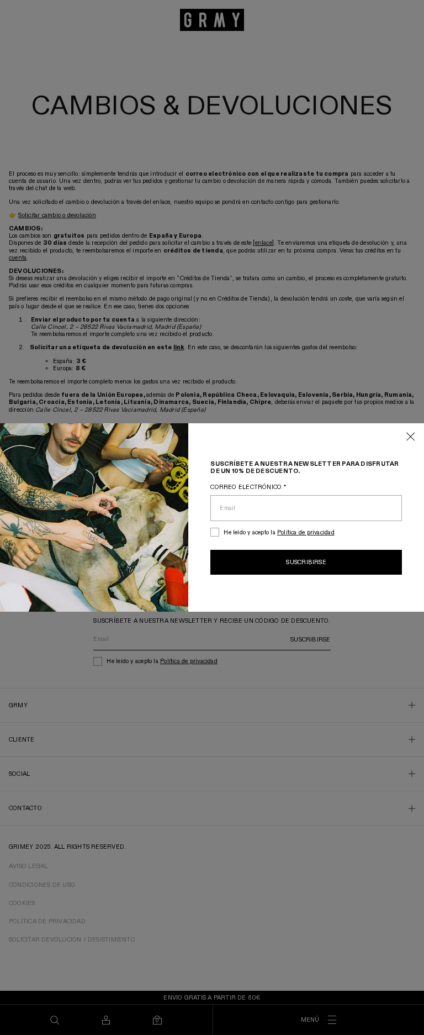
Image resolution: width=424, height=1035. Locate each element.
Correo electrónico (247, 487)
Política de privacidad (306, 532)
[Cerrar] (410, 437)
